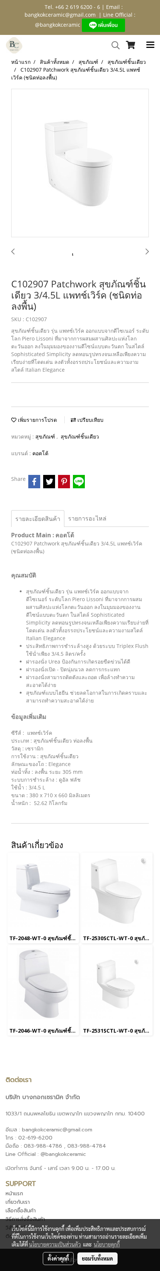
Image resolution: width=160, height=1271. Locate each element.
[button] (113, 45)
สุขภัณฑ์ (46, 436)
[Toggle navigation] (150, 45)
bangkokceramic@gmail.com (60, 14)
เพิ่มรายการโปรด (36, 419)
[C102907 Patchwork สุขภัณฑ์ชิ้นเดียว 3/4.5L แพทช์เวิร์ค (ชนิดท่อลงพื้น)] (80, 163)
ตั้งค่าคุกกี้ (58, 1258)
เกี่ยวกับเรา (18, 1202)
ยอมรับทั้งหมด (97, 1258)
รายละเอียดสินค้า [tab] (37, 519)
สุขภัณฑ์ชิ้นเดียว (80, 436)
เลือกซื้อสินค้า (21, 1211)
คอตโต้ (40, 453)
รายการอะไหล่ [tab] (87, 518)
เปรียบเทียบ (89, 419)
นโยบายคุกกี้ (107, 1244)
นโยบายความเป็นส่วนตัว (55, 1244)
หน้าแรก (14, 1193)
